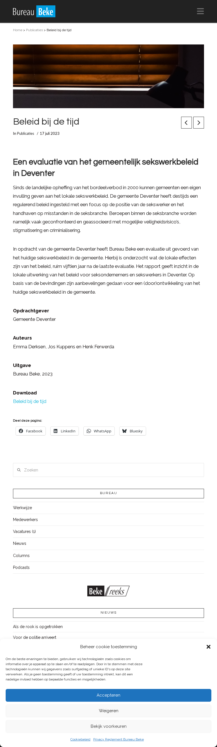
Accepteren (108, 695)
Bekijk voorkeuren (109, 726)
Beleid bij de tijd (29, 401)
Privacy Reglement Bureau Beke (118, 739)
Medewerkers (25, 519)
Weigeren (108, 710)
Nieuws (19, 543)
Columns (21, 555)
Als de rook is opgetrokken (38, 626)
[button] (208, 647)
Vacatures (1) (24, 531)
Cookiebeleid (80, 739)
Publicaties (34, 30)
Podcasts (21, 567)
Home (17, 30)
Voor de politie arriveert (34, 637)
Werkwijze (22, 507)
